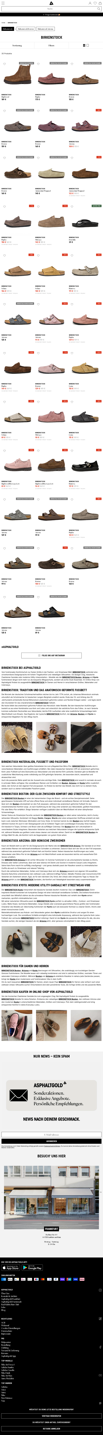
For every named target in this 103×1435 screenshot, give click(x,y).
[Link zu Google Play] (32, 1267)
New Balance (6, 1397)
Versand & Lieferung (10, 1350)
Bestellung (5, 1344)
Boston (21, 798)
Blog (3, 1310)
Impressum (5, 1333)
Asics (3, 1389)
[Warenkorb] (100, 3)
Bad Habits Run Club (10, 1304)
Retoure (4, 1353)
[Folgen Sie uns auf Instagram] (100, 1290)
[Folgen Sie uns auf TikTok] (100, 1318)
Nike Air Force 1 (7, 1364)
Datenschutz (6, 1330)
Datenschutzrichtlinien (52, 1146)
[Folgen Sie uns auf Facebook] (100, 1347)
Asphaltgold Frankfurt (10, 1298)
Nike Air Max (6, 1375)
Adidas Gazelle (7, 1370)
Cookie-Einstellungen (10, 1328)
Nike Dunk (5, 1372)
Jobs (3, 1307)
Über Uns (5, 1293)
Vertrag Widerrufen (51, 1416)
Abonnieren (51, 1141)
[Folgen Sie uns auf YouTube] (100, 1375)
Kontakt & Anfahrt (9, 1296)
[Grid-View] (84, 45)
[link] (51, 3)
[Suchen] (98, 8)
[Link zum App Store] (10, 1267)
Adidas (4, 1386)
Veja (3, 1400)
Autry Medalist (7, 1378)
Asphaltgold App (8, 1356)
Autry (3, 1392)
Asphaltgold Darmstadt (11, 1301)
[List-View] (87, 45)
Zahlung (5, 1347)
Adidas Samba (7, 1367)
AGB (3, 1322)
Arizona (21, 860)
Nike (3, 1395)
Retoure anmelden (51, 1429)
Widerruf (5, 1325)
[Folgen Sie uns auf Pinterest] (100, 1403)
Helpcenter (6, 1342)
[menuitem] (17, 45)
